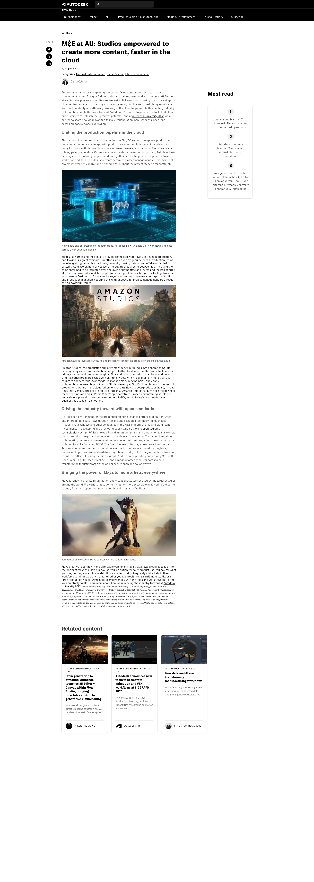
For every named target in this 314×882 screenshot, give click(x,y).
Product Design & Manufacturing (138, 17)
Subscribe (237, 17)
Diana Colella (78, 82)
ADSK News (69, 10)
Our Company (72, 17)
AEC (107, 17)
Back (69, 33)
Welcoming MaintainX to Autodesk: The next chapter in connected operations (231, 123)
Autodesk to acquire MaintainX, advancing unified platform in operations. (230, 150)
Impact (93, 17)
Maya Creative (70, 567)
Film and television (137, 74)
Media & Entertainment (181, 17)
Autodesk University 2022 (148, 116)
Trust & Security (213, 17)
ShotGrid (122, 280)
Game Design (115, 74)
